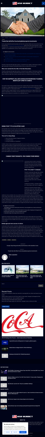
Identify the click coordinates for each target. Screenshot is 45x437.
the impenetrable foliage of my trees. (27, 88)
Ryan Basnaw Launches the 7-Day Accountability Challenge (17, 59)
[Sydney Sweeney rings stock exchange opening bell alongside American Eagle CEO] (4, 407)
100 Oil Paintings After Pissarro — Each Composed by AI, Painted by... (17, 337)
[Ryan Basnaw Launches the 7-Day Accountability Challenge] (4, 385)
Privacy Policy (26, 435)
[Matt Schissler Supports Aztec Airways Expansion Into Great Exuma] (4, 401)
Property (3, 39)
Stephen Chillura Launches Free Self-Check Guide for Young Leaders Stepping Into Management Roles (21, 296)
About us (17, 435)
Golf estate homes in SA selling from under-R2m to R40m (22, 276)
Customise (8, 432)
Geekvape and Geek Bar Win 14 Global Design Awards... (20, 354)
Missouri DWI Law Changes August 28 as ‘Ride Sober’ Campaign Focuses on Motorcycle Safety (19, 301)
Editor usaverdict (13, 254)
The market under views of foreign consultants (8, 276)
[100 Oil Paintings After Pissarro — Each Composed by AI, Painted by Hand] (22, 322)
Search (3, 283)
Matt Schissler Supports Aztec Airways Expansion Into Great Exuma (21, 399)
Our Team (21, 435)
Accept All (23, 432)
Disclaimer (13, 435)
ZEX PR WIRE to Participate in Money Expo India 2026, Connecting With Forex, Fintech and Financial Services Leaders (22, 208)
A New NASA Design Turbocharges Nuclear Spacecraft (16, 61)
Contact (31, 435)
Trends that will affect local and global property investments (22, 251)
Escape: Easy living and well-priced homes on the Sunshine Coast (22, 245)
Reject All (15, 432)
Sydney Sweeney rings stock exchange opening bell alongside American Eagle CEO (24, 405)
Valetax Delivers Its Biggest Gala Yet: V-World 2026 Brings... (20, 347)
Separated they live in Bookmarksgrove (16, 45)
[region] (15, 428)
